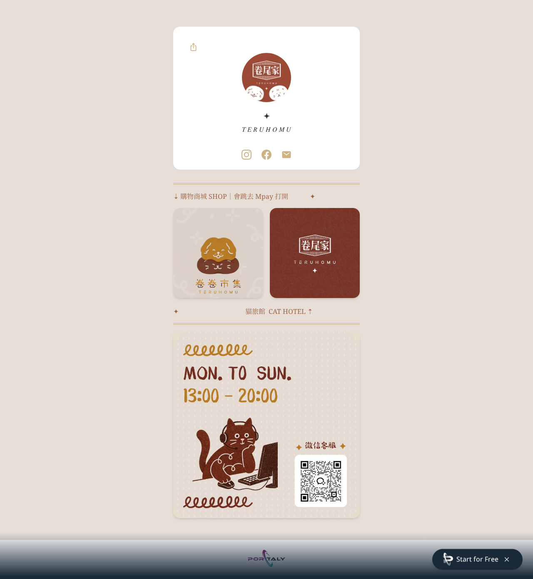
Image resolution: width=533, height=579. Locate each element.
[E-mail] (286, 154)
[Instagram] (246, 154)
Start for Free (477, 559)
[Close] (507, 559)
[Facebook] (266, 154)
